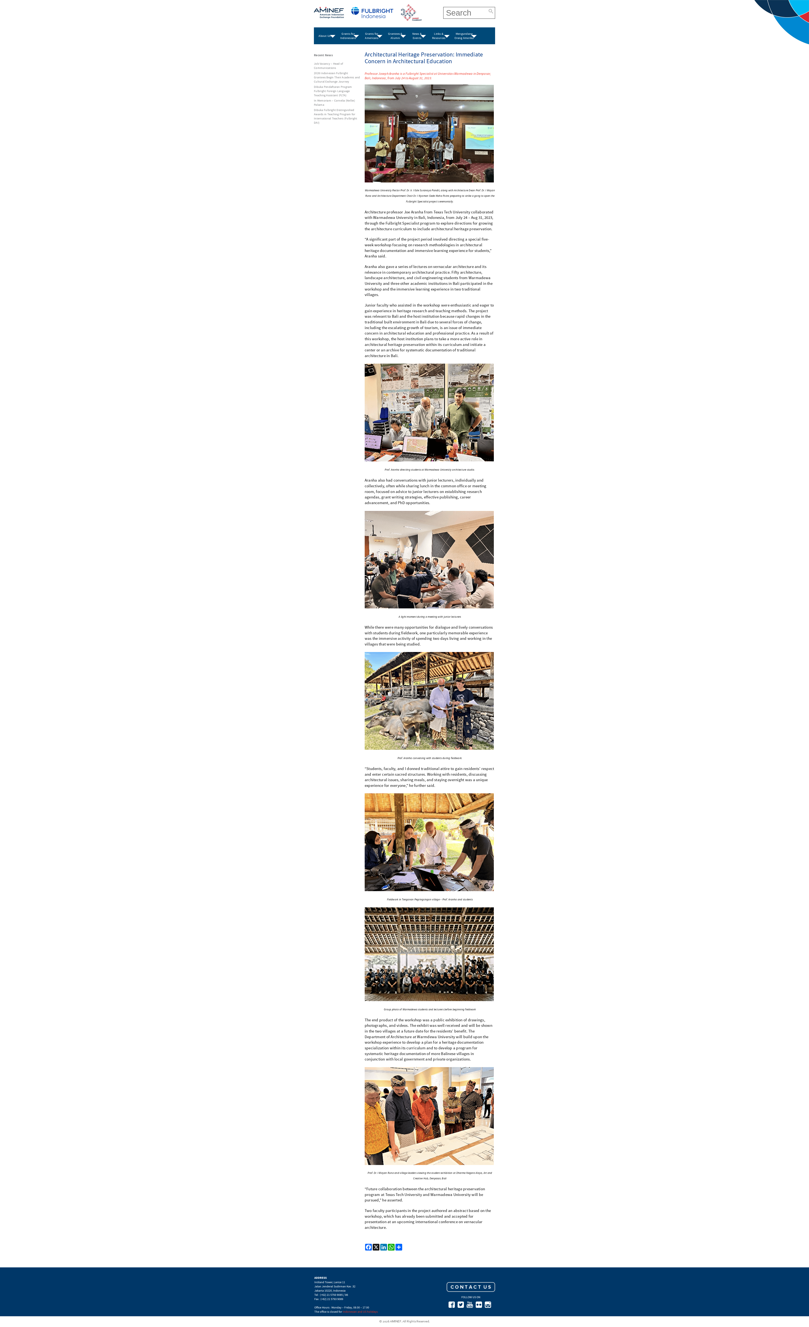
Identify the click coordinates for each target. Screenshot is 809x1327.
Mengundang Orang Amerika (464, 36)
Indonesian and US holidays (360, 1312)
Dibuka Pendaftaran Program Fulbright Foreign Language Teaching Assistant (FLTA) (333, 91)
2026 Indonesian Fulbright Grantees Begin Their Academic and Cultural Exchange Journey (337, 77)
